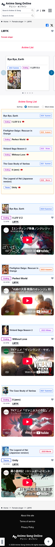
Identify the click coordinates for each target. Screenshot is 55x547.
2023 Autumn (46, 269)
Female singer (17, 21)
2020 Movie (46, 451)
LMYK (29, 21)
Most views (49, 107)
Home (6, 21)
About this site (27, 515)
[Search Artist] (33, 15)
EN (43, 10)
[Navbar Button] (50, 13)
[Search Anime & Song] (33, 10)
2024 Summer (46, 208)
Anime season (33, 107)
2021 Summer (46, 390)
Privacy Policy (27, 527)
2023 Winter (46, 330)
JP (37, 10)
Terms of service (27, 521)
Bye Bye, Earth (15, 59)
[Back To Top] (48, 541)
